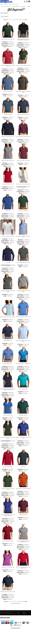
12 (24, 19)
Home (1, 4)
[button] (27, 1)
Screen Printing (5, 43)
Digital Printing (4, 45)
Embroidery (4, 41)
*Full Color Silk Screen (21, 186)
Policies (12, 620)
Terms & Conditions (4, 620)
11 (22, 19)
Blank (5, 46)
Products (6, 4)
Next (26, 19)
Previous (6, 19)
